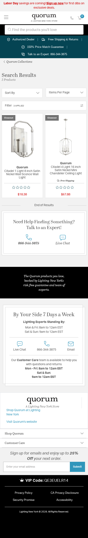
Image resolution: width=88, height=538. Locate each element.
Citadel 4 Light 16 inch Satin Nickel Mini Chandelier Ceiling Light (66, 170)
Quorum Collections (19, 61)
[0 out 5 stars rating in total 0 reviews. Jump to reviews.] (22, 187)
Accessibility (64, 500)
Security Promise (23, 500)
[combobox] (44, 30)
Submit (77, 466)
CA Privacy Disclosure (65, 493)
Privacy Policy (23, 493)
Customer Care (15, 443)
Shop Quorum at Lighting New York (23, 412)
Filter (14, 105)
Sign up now (55, 3)
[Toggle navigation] (6, 17)
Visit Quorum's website (21, 421)
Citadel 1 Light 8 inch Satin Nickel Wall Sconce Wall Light (22, 174)
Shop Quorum (14, 433)
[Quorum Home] (44, 18)
